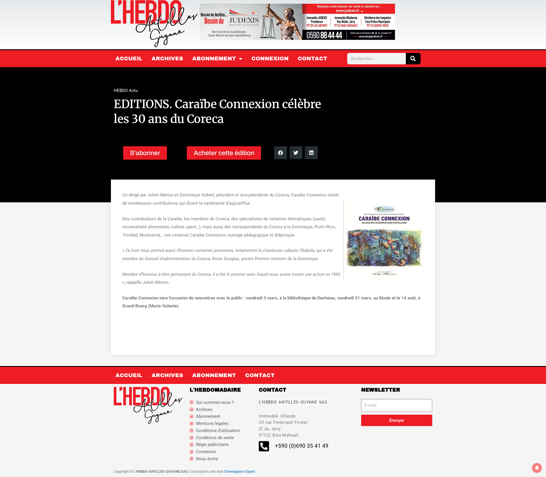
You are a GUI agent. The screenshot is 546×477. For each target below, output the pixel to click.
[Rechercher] (413, 58)
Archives (167, 58)
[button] (280, 152)
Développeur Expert (239, 471)
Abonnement (214, 58)
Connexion (270, 58)
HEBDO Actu (126, 90)
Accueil (128, 58)
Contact (312, 58)
